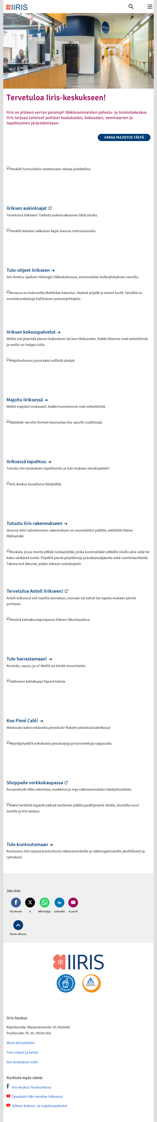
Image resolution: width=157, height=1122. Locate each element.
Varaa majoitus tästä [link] (124, 137)
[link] (66, 6)
